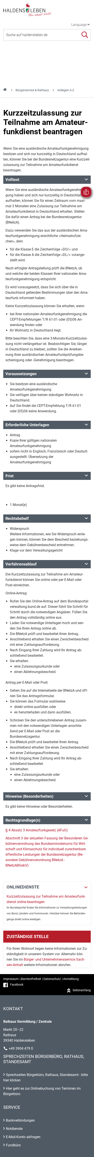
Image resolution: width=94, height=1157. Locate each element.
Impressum (11, 979)
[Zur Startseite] (47, 9)
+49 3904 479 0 (21, 1048)
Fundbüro (13, 1145)
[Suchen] (85, 35)
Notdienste (14, 1129)
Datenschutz (52, 979)
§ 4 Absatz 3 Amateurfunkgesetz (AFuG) (36, 830)
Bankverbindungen (20, 1120)
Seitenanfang (82, 990)
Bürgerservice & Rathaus (32, 90)
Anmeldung (71, 979)
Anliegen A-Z (65, 90)
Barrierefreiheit (31, 979)
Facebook (16, 984)
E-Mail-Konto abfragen (23, 1137)
